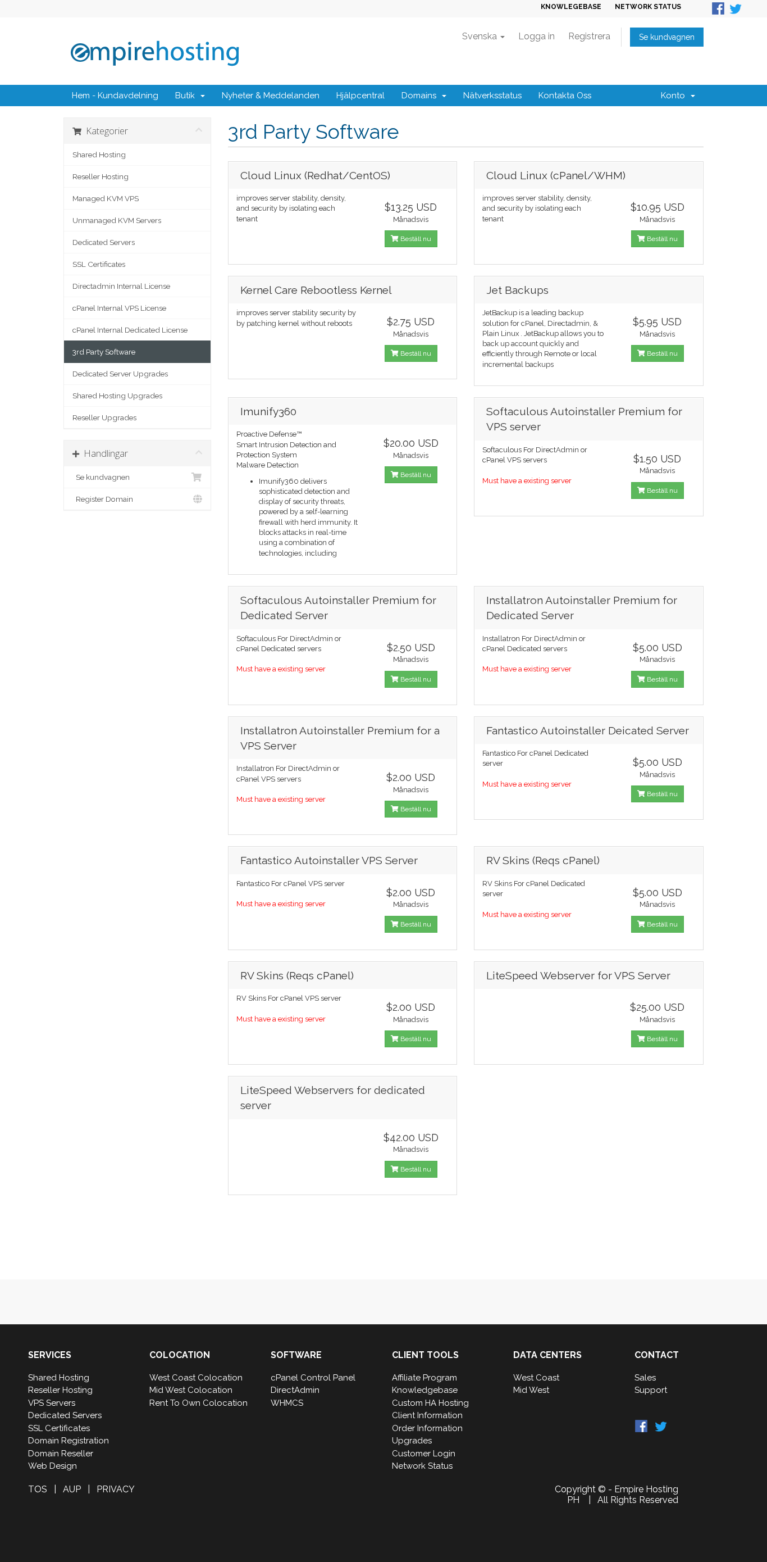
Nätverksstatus (492, 95)
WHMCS (287, 1403)
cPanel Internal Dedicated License (130, 329)
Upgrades (412, 1441)
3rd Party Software (103, 351)
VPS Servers (51, 1403)
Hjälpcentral (360, 95)
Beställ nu (415, 239)
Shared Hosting (99, 154)
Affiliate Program (424, 1378)
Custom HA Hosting (430, 1403)
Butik (187, 95)
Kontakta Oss (564, 95)
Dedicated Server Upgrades (120, 373)
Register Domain (102, 498)
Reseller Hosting (100, 176)
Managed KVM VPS (105, 198)
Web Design (52, 1466)
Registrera (589, 36)
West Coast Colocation (196, 1378)
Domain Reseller (60, 1454)
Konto (675, 95)
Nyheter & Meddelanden (270, 95)
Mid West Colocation (190, 1390)
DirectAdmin (295, 1390)
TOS (37, 1489)
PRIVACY (116, 1489)
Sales (645, 1378)
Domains (421, 95)
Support (650, 1390)
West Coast (536, 1378)
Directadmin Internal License (121, 285)
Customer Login (423, 1454)
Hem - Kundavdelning (115, 95)
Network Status (422, 1466)
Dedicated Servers (103, 242)
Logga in (536, 36)
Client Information (427, 1415)
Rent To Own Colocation (198, 1403)
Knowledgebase (425, 1390)
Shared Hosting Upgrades (117, 395)
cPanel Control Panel (313, 1378)
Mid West (531, 1390)
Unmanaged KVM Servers (116, 220)
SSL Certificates (98, 264)
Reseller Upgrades (104, 417)
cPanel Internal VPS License (119, 307)
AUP (72, 1489)
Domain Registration (68, 1441)
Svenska (480, 36)
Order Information (427, 1428)
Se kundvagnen (667, 37)
